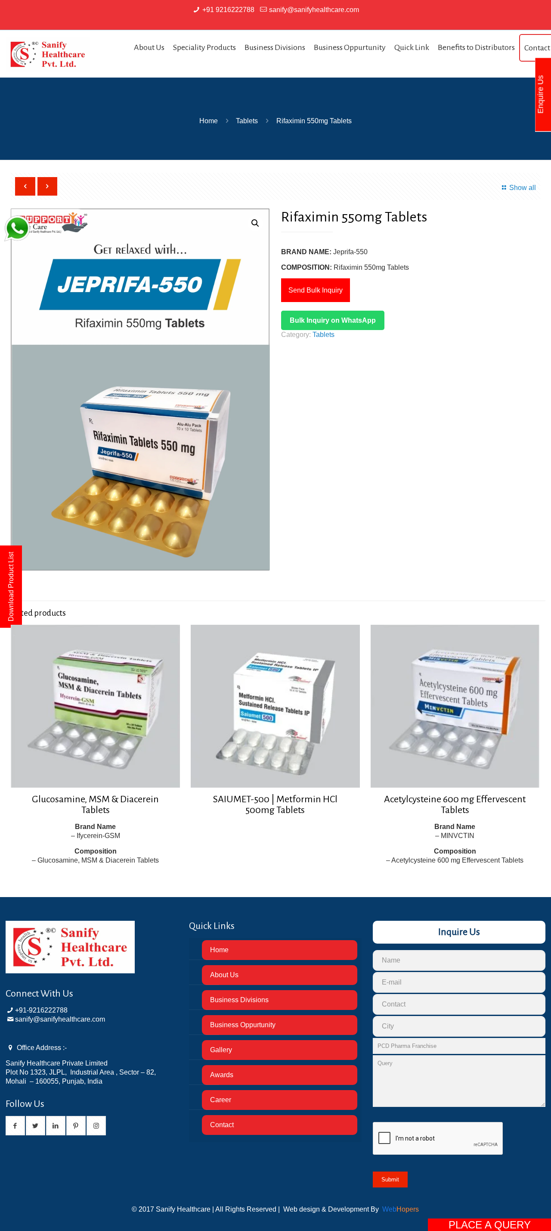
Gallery (221, 1049)
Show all (522, 187)
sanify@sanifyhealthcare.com (314, 9)
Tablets (247, 121)
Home (208, 121)
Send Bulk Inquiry (315, 290)
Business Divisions (239, 999)
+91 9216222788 (228, 9)
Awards (221, 1074)
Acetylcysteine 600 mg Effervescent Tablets (455, 804)
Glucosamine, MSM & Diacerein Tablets (95, 804)
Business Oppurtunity (243, 1024)
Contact (222, 1124)
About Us (224, 975)
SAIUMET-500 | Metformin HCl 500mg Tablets (275, 804)
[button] (255, 223)
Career (220, 1099)
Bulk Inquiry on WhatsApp (333, 320)
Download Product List (11, 586)
